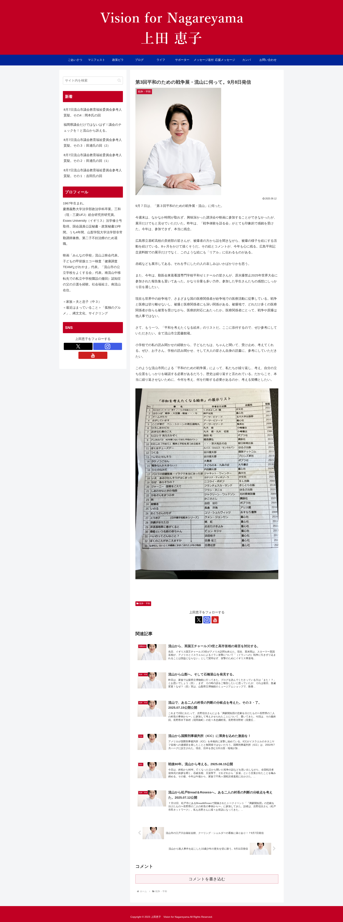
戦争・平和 (144, 603)
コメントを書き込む (207, 879)
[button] (119, 80)
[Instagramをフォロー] (206, 619)
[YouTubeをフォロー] (215, 619)
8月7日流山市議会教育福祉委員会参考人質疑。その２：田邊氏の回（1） (93, 158)
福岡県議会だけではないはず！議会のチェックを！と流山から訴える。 (92, 127)
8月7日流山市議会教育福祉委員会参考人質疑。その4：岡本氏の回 (93, 112)
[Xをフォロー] (198, 619)
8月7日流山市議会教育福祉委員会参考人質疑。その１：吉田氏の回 (93, 173)
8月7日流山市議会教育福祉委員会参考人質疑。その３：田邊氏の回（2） (93, 142)
